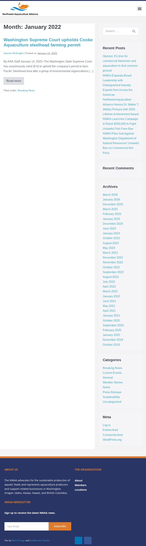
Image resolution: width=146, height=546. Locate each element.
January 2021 (111, 315)
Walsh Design (18, 540)
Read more (15, 79)
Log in (107, 425)
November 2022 (113, 262)
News (106, 387)
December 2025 (113, 204)
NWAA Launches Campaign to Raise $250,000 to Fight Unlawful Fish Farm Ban (120, 123)
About (78, 480)
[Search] (134, 31)
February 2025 (112, 213)
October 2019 (111, 344)
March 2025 (110, 209)
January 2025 (111, 218)
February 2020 (112, 330)
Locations (81, 489)
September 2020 (113, 325)
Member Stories (113, 382)
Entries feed (110, 429)
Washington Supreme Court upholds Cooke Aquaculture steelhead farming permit (48, 42)
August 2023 (111, 243)
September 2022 (113, 272)
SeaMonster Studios (40, 540)
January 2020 (111, 334)
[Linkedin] (78, 540)
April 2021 (109, 310)
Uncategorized (112, 401)
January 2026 (111, 199)
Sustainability (111, 397)
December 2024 (113, 223)
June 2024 (109, 228)
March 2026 (110, 194)
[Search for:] (121, 31)
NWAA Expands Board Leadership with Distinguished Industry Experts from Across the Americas (117, 85)
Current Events (112, 372)
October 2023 (111, 238)
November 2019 (113, 339)
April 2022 (109, 286)
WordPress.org (112, 439)
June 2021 (109, 301)
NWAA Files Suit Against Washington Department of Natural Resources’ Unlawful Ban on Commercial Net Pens (121, 143)
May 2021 (109, 305)
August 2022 (111, 276)
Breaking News (26, 90)
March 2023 (110, 252)
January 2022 (111, 296)
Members (80, 485)
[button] (139, 8)
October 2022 (111, 267)
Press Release (112, 392)
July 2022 (109, 281)
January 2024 (111, 233)
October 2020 (111, 320)
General (108, 377)
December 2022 (113, 257)
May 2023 (109, 247)
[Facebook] (88, 540)
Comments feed (113, 434)
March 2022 (110, 291)
